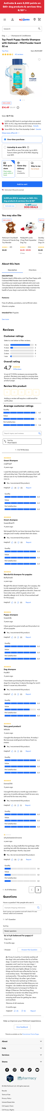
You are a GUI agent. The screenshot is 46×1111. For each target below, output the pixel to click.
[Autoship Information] (28, 147)
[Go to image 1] (20, 100)
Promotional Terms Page (30, 1034)
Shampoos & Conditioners (21, 36)
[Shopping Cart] (39, 19)
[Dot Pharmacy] (27, 1078)
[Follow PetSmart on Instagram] (15, 1070)
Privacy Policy (6, 1098)
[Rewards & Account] (12, 19)
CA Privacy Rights (8, 1110)
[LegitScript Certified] (10, 1078)
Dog (3, 36)
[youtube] (37, 1070)
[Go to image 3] (24, 100)
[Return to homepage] (24, 19)
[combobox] (22, 28)
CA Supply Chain (7, 1106)
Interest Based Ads (8, 1102)
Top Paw (5, 51)
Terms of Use (6, 1094)
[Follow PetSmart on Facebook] (7, 1070)
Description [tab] (12, 270)
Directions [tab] (32, 270)
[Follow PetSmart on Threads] (22, 1070)
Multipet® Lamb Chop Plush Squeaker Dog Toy (28, 240)
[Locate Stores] (34, 19)
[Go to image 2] (22, 100)
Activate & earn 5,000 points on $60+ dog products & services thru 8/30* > (22, 7)
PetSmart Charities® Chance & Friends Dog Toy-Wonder (10, 240)
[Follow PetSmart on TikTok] (30, 1070)
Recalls (4, 1091)
